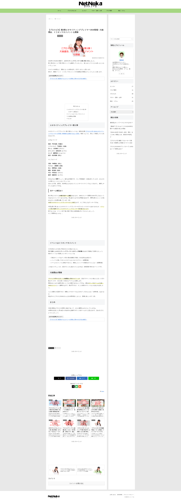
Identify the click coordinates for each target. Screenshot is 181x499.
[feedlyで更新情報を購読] (76, 386)
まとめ (69, 118)
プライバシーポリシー (129, 494)
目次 (74, 106)
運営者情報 (119, 494)
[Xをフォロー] (73, 386)
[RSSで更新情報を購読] (79, 386)
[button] (132, 39)
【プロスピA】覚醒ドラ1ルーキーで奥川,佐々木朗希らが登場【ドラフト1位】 (121, 142)
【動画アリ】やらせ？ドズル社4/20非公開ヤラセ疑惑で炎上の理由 (121, 127)
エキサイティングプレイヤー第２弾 (77, 109)
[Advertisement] (76, 24)
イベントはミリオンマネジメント (76, 114)
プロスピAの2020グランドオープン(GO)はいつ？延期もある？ (121, 147)
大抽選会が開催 (72, 116)
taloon (121, 60)
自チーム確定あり (73, 111)
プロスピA (52, 347)
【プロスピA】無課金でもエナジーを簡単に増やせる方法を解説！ (68, 78)
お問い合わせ (113, 494)
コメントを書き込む (76, 483)
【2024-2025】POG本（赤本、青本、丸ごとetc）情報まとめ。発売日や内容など (121, 135)
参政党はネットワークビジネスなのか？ (121, 122)
